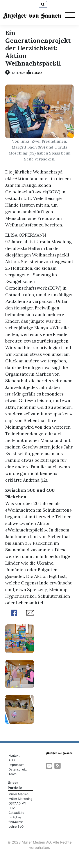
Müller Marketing (20, 799)
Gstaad (37, 73)
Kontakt (14, 755)
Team (12, 774)
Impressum (16, 765)
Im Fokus (15, 817)
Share (14, 613)
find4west (16, 822)
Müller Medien (19, 794)
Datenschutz (18, 769)
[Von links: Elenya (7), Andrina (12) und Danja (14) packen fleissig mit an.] (19, 673)
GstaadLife (16, 812)
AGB (12, 760)
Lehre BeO (16, 826)
